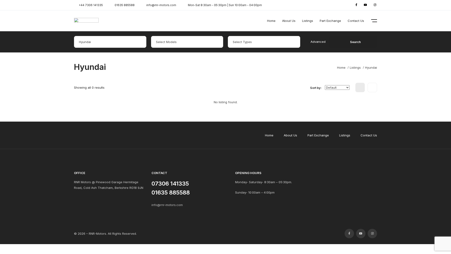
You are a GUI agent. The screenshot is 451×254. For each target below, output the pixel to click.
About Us (288, 21)
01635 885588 (171, 192)
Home (271, 21)
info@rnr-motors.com (167, 205)
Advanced (318, 42)
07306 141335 (170, 183)
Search (355, 42)
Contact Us (356, 21)
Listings (307, 21)
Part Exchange (330, 21)
